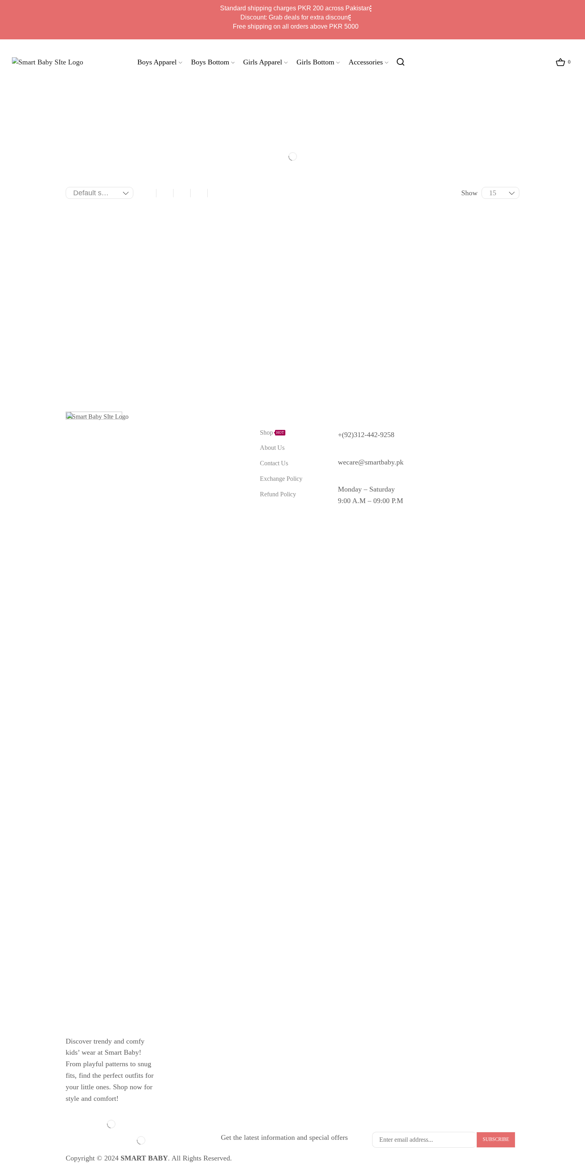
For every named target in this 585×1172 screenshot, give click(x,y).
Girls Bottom (315, 62)
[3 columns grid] (164, 193)
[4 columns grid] (182, 193)
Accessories (366, 62)
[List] (216, 193)
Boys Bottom (210, 62)
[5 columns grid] (199, 193)
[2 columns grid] (147, 193)
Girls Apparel (262, 62)
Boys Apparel (157, 62)
